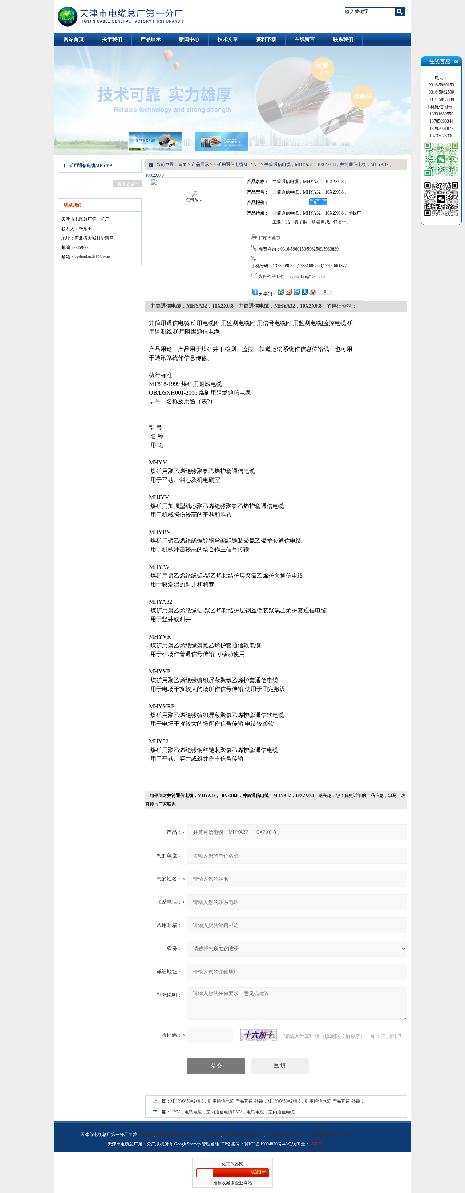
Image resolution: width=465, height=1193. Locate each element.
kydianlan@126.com (92, 257)
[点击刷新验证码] (258, 1035)
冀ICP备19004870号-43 (266, 1144)
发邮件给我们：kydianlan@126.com (292, 276)
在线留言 (305, 39)
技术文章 (228, 39)
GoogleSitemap (187, 1144)
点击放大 (194, 199)
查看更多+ (127, 183)
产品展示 (151, 39)
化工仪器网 (232, 1163)
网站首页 (74, 39)
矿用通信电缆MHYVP (90, 165)
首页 (182, 164)
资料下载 (266, 39)
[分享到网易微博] (312, 291)
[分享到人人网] (304, 291)
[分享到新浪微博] (288, 291)
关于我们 (112, 39)
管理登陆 (210, 1144)
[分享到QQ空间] (280, 291)
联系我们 (343, 39)
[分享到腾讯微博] (296, 291)
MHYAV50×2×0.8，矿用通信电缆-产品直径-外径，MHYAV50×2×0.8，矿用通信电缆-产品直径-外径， (267, 1101)
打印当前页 (269, 238)
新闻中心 (189, 39)
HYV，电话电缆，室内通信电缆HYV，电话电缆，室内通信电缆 (232, 1112)
